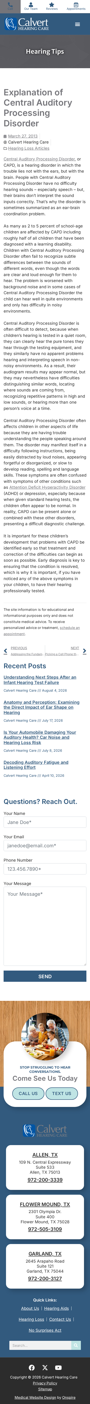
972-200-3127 (45, 1278)
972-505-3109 (45, 1229)
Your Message (17, 883)
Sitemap (45, 1389)
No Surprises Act (45, 1330)
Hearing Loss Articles (28, 148)
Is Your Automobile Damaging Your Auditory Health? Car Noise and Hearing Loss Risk (40, 737)
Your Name (14, 813)
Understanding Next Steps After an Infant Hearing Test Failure (40, 680)
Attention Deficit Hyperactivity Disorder (47, 487)
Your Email (14, 836)
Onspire (69, 1397)
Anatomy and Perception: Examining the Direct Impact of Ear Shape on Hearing (41, 707)
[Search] (76, 1345)
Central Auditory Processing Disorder (39, 159)
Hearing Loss (31, 1319)
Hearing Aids (56, 1308)
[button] (77, 24)
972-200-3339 (45, 1180)
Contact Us (60, 1319)
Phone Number (18, 860)
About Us (30, 1308)
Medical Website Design (35, 1397)
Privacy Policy (45, 1383)
